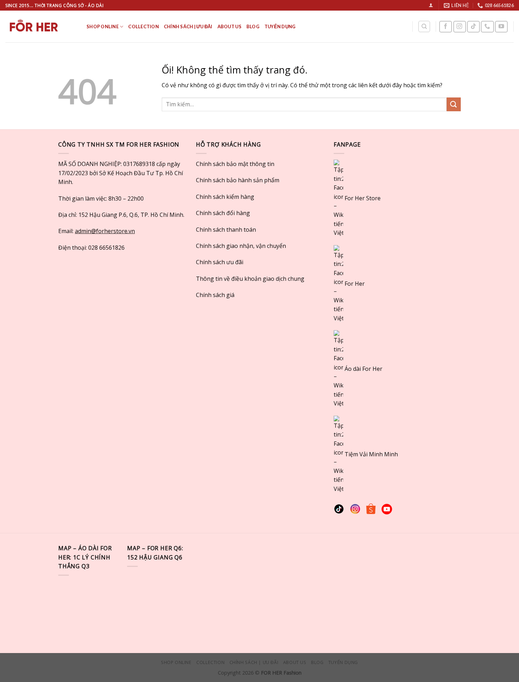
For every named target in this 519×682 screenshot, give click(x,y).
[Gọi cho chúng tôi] (487, 26)
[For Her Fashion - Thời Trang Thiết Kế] (40, 26)
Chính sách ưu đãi (219, 262)
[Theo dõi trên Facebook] (445, 26)
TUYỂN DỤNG (280, 26)
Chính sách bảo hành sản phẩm (237, 180)
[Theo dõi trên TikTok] (473, 26)
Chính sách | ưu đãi (188, 26)
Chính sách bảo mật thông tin (235, 164)
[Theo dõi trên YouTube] (501, 26)
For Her (354, 283)
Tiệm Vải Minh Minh (371, 454)
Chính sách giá (215, 295)
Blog (253, 26)
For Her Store (362, 198)
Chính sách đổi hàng (223, 213)
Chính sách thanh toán (226, 229)
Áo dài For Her (363, 369)
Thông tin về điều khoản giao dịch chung (250, 279)
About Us (229, 26)
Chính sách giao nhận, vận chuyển (241, 246)
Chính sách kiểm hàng (225, 197)
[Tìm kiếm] (424, 26)
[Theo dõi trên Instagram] (459, 26)
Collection (143, 26)
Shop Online (102, 26)
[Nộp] (454, 104)
